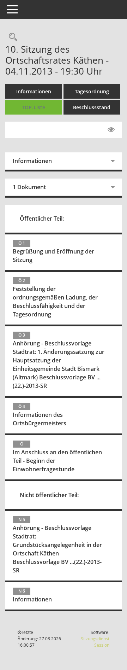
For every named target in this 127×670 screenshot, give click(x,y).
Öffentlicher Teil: (42, 218)
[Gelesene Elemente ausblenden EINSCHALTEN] (111, 129)
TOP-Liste (33, 107)
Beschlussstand (91, 107)
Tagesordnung (92, 91)
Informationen (33, 91)
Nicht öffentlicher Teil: (49, 495)
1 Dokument (29, 187)
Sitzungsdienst (95, 642)
